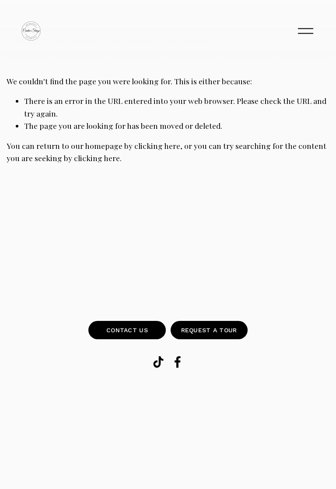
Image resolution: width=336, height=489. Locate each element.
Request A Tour (209, 330)
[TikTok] (158, 362)
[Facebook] (178, 362)
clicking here (157, 146)
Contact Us (127, 330)
